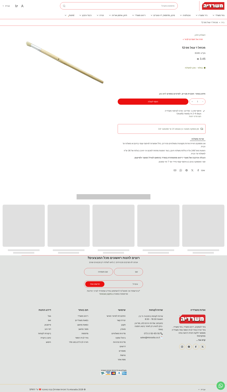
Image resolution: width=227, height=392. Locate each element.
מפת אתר (122, 359)
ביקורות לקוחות (44, 333)
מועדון (123, 329)
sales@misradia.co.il (150, 337)
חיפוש (48, 342)
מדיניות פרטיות (119, 342)
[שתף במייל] (175, 170)
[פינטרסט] (189, 347)
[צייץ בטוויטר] (192, 170)
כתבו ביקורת (46, 338)
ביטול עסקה (120, 338)
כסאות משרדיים (81, 320)
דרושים (123, 346)
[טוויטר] (202, 347)
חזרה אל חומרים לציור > (193, 39)
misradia (73, 389)
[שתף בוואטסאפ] (181, 170)
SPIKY (32, 389)
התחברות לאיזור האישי (116, 316)
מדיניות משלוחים (119, 333)
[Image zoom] (65, 63)
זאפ (49, 320)
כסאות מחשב (82, 325)
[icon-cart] (16, 6)
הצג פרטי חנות (195, 116)
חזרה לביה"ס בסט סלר (78, 342)
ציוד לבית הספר (81, 338)
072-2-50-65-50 (152, 333)
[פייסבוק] (196, 347)
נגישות (123, 355)
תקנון (123, 325)
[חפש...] (64, 6)
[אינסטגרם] (182, 347)
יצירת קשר (121, 320)
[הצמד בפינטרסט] (186, 170)
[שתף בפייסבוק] (198, 170)
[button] (153, 102)
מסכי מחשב (83, 329)
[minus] (202, 101)
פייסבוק (48, 325)
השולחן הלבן (200, 35)
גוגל (49, 316)
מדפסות (85, 333)
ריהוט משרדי (83, 316)
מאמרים (122, 351)
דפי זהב (48, 329)
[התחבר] (22, 6)
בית (222, 22)
